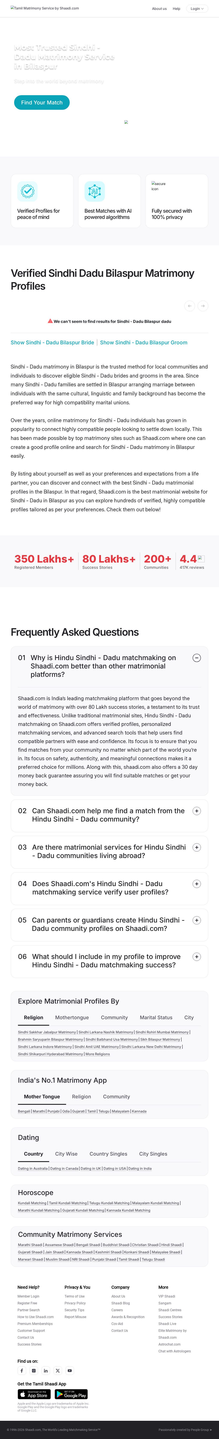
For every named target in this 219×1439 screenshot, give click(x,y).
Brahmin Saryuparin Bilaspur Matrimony (50, 1039)
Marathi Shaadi (30, 1245)
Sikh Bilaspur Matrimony (160, 1039)
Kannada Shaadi (79, 1252)
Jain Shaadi (54, 1252)
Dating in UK (91, 1168)
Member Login (28, 1296)
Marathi (39, 1111)
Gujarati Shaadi (30, 1252)
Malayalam (120, 1111)
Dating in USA (115, 1168)
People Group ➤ (201, 1429)
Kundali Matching (32, 1203)
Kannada (139, 1111)
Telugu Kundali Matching (109, 1203)
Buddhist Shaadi (116, 1245)
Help (176, 8)
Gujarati (78, 1111)
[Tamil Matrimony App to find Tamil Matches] (34, 1394)
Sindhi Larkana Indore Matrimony (45, 1047)
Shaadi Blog (120, 1303)
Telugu (104, 1111)
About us (159, 8)
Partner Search (29, 1310)
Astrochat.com (169, 1344)
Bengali (24, 1111)
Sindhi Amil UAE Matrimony (96, 1047)
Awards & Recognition (128, 1317)
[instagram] (34, 1370)
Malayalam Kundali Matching (155, 1203)
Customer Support (31, 1331)
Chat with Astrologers (174, 1351)
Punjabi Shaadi (104, 1259)
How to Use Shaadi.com (36, 1317)
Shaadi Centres (169, 1310)
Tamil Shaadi (129, 1259)
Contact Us (26, 1337)
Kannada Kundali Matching (128, 1210)
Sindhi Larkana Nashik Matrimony (105, 1032)
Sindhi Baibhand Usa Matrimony (112, 1039)
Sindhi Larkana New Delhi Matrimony (151, 1047)
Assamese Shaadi (59, 1245)
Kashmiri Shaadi (108, 1252)
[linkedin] (45, 1370)
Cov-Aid (117, 1324)
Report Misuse (75, 1317)
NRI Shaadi (81, 1259)
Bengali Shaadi (88, 1245)
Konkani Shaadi (136, 1252)
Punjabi (53, 1111)
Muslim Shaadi (58, 1259)
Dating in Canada (64, 1168)
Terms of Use (74, 1296)
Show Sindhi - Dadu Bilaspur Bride (52, 342)
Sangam (164, 1303)
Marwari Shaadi (30, 1259)
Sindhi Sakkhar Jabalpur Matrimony (47, 1032)
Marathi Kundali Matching (39, 1210)
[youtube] (69, 1370)
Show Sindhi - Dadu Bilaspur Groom (143, 342)
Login (195, 8)
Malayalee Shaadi (166, 1252)
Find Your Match (42, 102)
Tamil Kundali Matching (68, 1203)
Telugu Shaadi (153, 1259)
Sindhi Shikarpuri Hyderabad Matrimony (50, 1054)
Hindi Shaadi (171, 1245)
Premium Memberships (35, 1324)
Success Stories (29, 1344)
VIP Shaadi (166, 1296)
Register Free (27, 1303)
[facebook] (22, 1370)
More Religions (98, 1054)
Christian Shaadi (145, 1245)
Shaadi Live (167, 1324)
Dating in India (140, 1168)
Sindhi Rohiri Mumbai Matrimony (162, 1032)
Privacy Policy (75, 1303)
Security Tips (74, 1310)
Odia (66, 1111)
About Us (118, 1296)
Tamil (91, 1111)
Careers (117, 1310)
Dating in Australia (33, 1168)
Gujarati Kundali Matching (83, 1210)
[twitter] (57, 1370)
